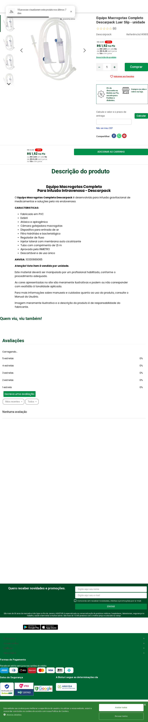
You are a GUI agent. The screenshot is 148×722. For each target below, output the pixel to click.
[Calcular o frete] (141, 116)
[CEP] (115, 117)
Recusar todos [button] (121, 716)
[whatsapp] (119, 136)
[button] (1, 354)
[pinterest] (124, 136)
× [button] (145, 705)
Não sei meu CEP (104, 128)
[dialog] (74, 711)
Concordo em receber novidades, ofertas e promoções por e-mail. (109, 600)
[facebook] (114, 136)
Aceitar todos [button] (121, 707)
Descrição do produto (106, 57)
